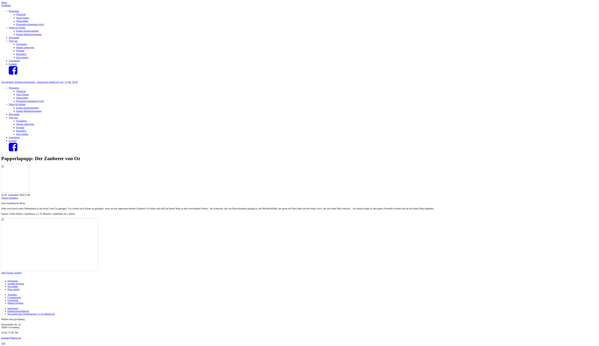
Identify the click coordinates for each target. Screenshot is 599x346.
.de (53, 314)
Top (3, 343)
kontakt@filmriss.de (11, 338)
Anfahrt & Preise (15, 283)
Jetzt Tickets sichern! (11, 272)
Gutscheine (14, 60)
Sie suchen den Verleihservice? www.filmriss (29, 314)
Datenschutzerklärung (18, 311)
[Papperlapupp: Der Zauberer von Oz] (49, 270)
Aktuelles (12, 294)
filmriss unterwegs (25, 47)
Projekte (20, 50)
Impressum (12, 308)
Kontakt (13, 64)
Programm (14, 11)
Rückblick (21, 54)
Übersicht (21, 14)
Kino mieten (22, 57)
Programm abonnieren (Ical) (30, 24)
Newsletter (14, 37)
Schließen (6, 5)
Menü (4, 2)
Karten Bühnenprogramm (28, 34)
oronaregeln (15, 297)
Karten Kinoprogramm (27, 31)
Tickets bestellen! (9, 198)
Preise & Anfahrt (17, 27)
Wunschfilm (22, 21)
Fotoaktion (21, 44)
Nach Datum (22, 18)
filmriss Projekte (15, 303)
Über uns (13, 41)
